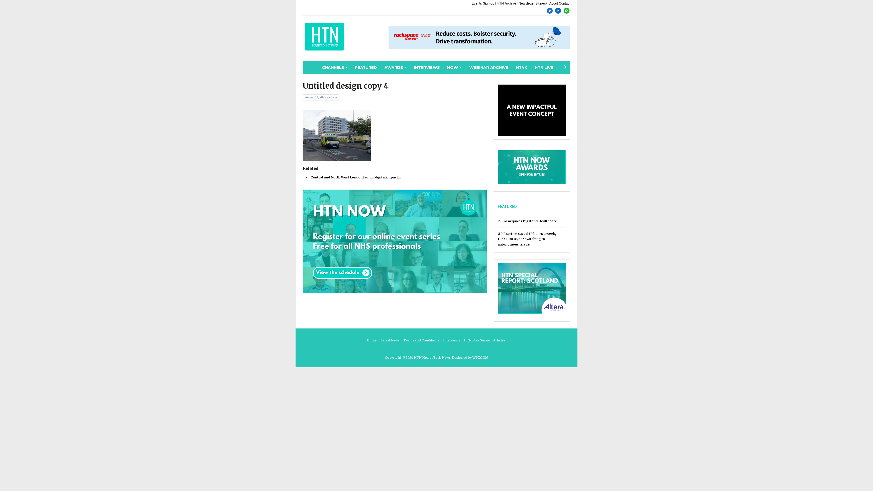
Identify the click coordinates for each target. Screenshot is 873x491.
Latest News (390, 340)
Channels (333, 67)
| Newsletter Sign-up (532, 3)
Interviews (427, 67)
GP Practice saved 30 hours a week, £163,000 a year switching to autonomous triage (527, 239)
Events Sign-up (483, 3)
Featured (366, 67)
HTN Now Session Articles (484, 340)
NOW (452, 67)
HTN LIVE (544, 67)
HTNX (521, 67)
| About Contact (558, 3)
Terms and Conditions (421, 340)
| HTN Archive (505, 3)
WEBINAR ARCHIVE (488, 67)
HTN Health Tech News (432, 358)
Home (371, 340)
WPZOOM (480, 358)
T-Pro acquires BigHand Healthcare (527, 221)
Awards (393, 67)
